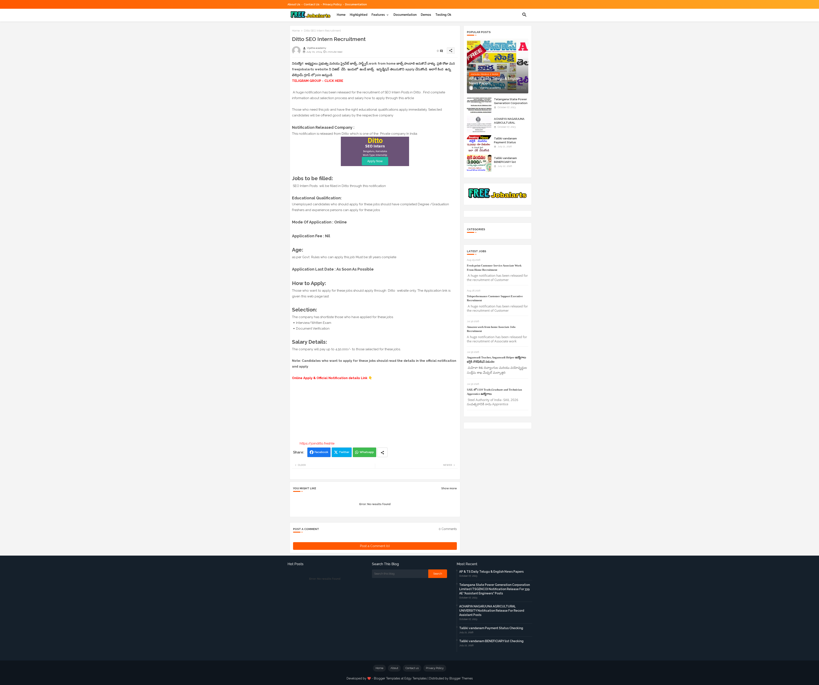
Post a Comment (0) (375, 546)
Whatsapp (367, 452)
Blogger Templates (387, 678)
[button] (524, 14)
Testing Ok (443, 14)
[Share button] (382, 452)
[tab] (341, 15)
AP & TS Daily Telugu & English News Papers (491, 571)
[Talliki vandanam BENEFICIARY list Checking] (479, 163)
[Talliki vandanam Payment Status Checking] (479, 143)
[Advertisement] (375, 411)
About (394, 668)
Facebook (321, 452)
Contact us (311, 4)
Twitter (344, 452)
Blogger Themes (461, 678)
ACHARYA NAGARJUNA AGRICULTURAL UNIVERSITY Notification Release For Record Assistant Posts (491, 611)
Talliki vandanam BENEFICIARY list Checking (505, 161)
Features (378, 14)
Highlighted (358, 14)
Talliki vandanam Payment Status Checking (505, 142)
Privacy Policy (332, 4)
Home (341, 14)
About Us (294, 4)
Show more (449, 488)
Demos (426, 14)
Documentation (356, 4)
